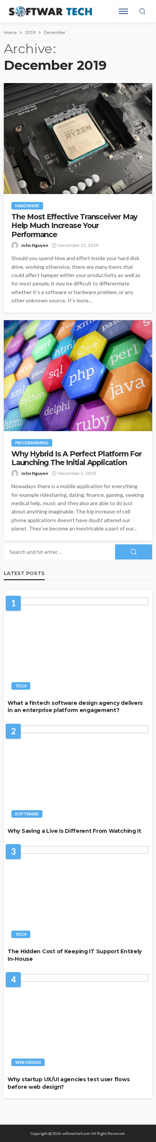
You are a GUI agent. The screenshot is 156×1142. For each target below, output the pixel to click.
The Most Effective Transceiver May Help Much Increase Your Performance (74, 226)
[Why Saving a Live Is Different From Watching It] (78, 774)
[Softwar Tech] (49, 11)
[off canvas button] (123, 11)
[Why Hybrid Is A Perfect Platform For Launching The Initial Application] (78, 375)
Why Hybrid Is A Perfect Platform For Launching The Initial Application (76, 458)
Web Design (28, 1062)
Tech (21, 685)
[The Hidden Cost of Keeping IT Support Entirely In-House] (78, 894)
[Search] (142, 11)
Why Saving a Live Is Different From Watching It (74, 831)
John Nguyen (34, 245)
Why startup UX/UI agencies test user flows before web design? (68, 1083)
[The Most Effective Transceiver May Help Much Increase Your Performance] (78, 138)
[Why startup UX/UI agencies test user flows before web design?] (78, 1022)
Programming (31, 442)
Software (27, 813)
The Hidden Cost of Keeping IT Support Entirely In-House (75, 955)
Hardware (27, 205)
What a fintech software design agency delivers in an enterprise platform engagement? (75, 707)
